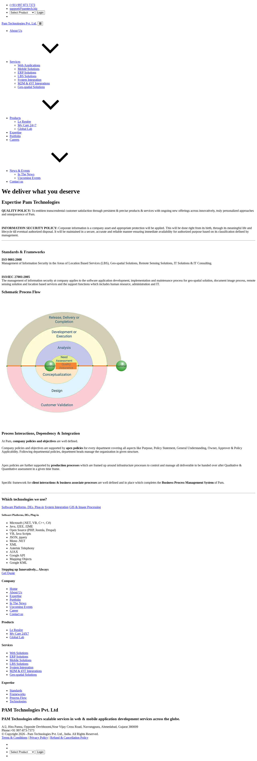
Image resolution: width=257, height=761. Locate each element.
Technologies (18, 701)
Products (15, 118)
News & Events (20, 170)
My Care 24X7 (19, 633)
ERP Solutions (27, 72)
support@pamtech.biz (23, 8)
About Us (16, 30)
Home (13, 588)
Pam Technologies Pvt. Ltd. (19, 23)
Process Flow (18, 697)
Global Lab (25, 129)
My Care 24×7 (27, 125)
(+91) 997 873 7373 (22, 5)
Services (15, 61)
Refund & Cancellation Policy (69, 737)
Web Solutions (19, 653)
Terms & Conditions (14, 737)
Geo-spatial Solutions (31, 87)
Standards (16, 690)
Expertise (15, 132)
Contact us (16, 181)
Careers (14, 139)
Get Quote (8, 573)
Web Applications (29, 65)
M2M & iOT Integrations (34, 83)
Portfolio (15, 136)
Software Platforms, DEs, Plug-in (23, 507)
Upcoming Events (29, 178)
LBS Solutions (27, 76)
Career (14, 610)
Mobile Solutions (28, 69)
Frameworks (17, 694)
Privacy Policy (39, 737)
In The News (26, 174)
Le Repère (24, 121)
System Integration (29, 79)
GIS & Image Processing (85, 507)
